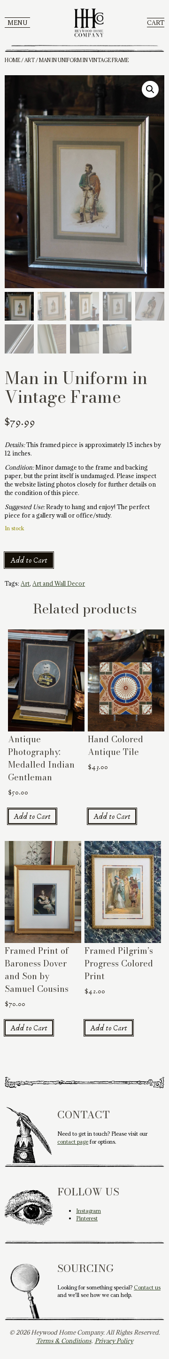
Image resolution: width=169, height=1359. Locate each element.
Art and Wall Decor (58, 583)
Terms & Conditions (64, 1340)
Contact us (147, 1287)
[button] (150, 89)
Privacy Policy (114, 1340)
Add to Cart (28, 560)
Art (29, 60)
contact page (72, 1141)
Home (12, 60)
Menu (17, 22)
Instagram (88, 1210)
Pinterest (87, 1218)
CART (155, 22)
